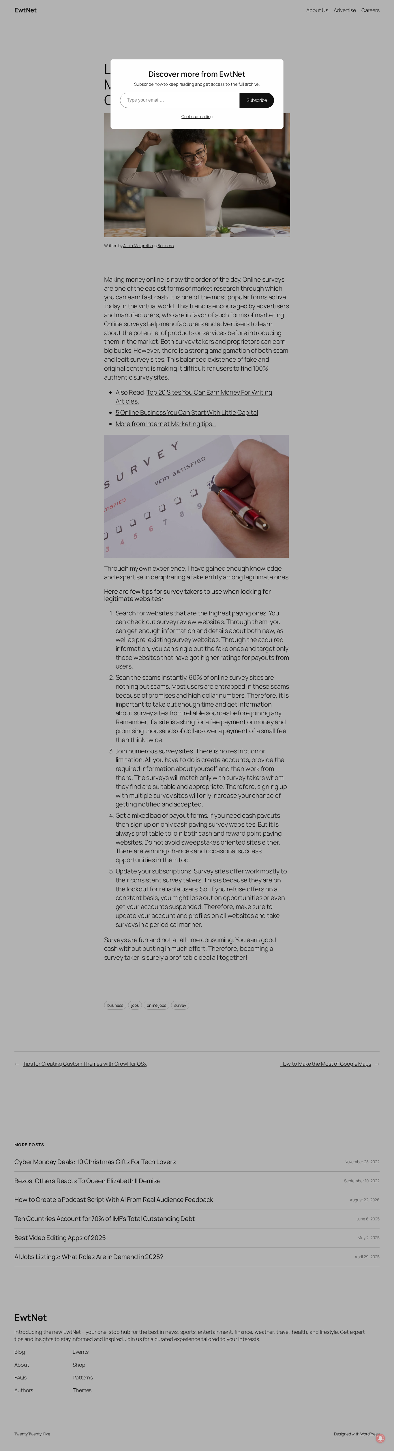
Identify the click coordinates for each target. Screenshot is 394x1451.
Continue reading (196, 116)
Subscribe (257, 100)
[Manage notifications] (380, 1438)
